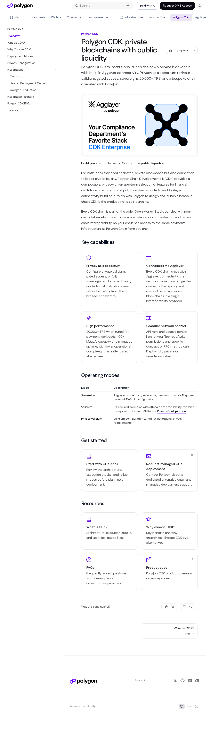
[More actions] (194, 50)
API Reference (98, 17)
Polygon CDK (181, 17)
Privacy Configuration (171, 411)
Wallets (56, 17)
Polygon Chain (158, 17)
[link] (109, 470)
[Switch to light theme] (189, 706)
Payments (38, 17)
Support (140, 680)
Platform (20, 17)
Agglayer (201, 17)
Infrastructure (134, 17)
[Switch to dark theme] (196, 706)
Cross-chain (75, 17)
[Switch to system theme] (182, 706)
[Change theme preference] (199, 6)
